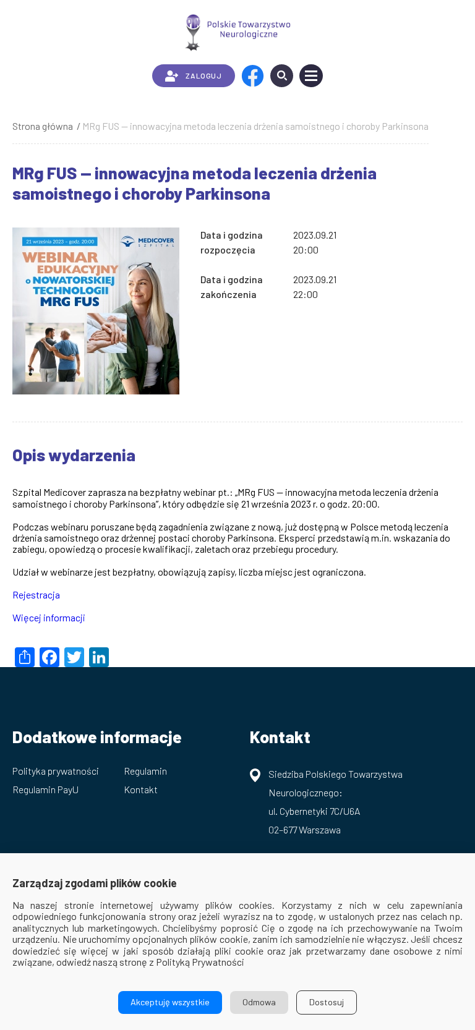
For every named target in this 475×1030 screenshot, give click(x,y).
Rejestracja (36, 594)
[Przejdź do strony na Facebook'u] (252, 75)
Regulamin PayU (45, 789)
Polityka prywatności (55, 771)
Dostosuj (326, 1002)
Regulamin (145, 771)
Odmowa (259, 1002)
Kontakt (141, 789)
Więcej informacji (48, 617)
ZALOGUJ (203, 75)
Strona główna (42, 126)
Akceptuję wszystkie (170, 1002)
